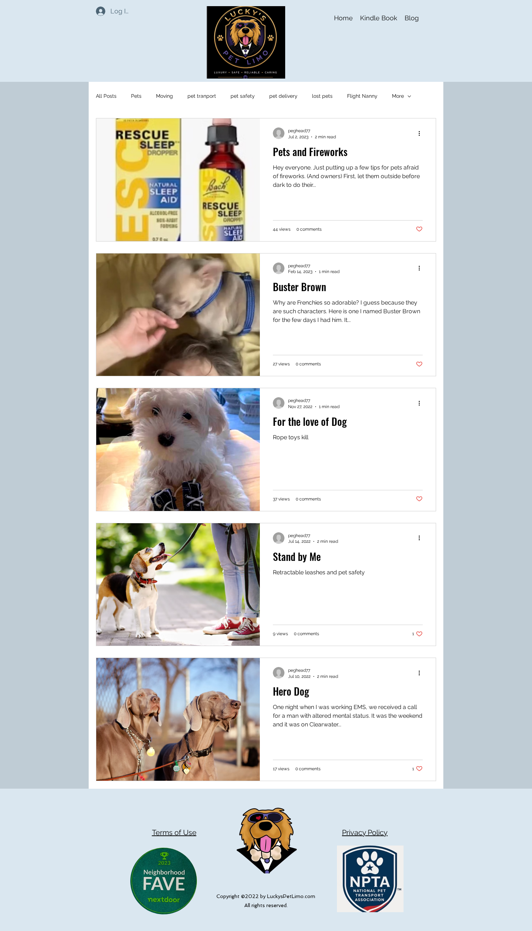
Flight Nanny (362, 96)
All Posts (106, 96)
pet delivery (283, 96)
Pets (136, 96)
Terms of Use (174, 832)
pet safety (243, 96)
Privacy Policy (365, 832)
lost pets (322, 96)
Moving (164, 96)
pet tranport (201, 96)
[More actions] (421, 133)
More (398, 96)
